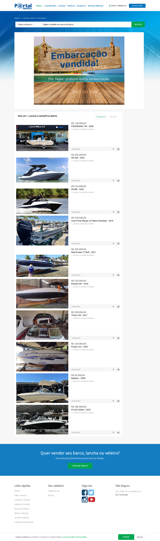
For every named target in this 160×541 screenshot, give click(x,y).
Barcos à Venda (21, 509)
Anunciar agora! (80, 465)
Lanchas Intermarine (23, 522)
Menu (38, 6)
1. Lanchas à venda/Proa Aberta (82, 129)
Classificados (50, 6)
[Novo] (118, 180)
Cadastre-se (121, 6)
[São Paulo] (113, 243)
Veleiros (71, 6)
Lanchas (61, 6)
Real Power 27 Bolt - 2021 (83, 252)
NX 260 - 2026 (77, 158)
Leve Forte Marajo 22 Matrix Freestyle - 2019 (92, 221)
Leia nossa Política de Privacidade (74, 537)
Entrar (113, 6)
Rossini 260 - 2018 (79, 283)
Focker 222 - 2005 (79, 346)
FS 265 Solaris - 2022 (81, 409)
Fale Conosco (20, 495)
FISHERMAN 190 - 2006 (82, 126)
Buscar (138, 24)
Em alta (113, 117)
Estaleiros (81, 6)
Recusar (140, 537)
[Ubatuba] (113, 275)
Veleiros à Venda (22, 504)
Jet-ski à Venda (21, 517)
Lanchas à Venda (22, 500)
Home (16, 18)
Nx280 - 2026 (77, 189)
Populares (101, 117)
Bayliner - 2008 (78, 378)
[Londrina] (113, 149)
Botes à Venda (21, 513)
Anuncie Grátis (137, 6)
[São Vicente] (113, 306)
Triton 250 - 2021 (79, 315)
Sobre (17, 491)
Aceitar (126, 537)
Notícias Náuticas (95, 6)
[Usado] (118, 149)
